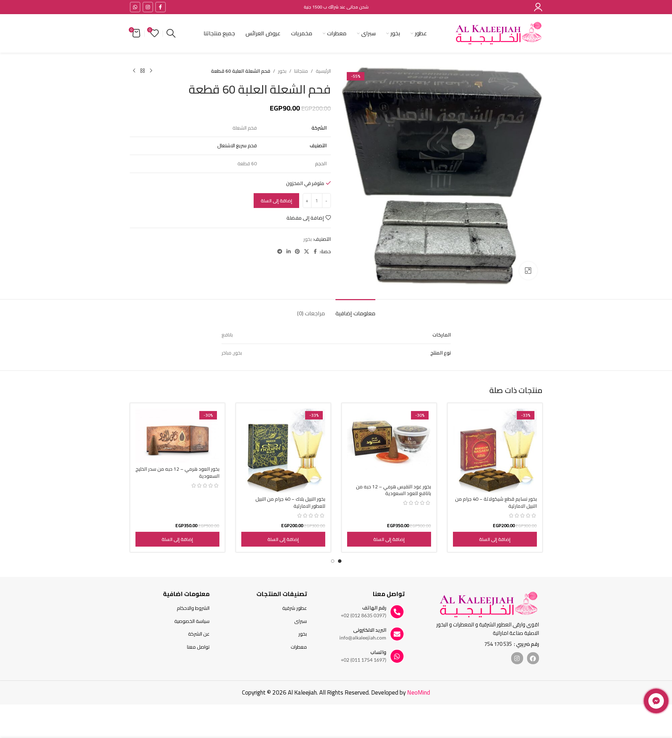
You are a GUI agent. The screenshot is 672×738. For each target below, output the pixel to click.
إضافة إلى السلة (276, 200)
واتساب (378, 652)
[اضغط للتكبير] (528, 270)
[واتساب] (397, 656)
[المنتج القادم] (134, 71)
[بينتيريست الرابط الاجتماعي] (297, 251)
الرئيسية (323, 71)
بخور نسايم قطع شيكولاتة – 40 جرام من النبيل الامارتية (496, 502)
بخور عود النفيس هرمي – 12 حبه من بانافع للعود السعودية (393, 490)
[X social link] (306, 251)
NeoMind (418, 692)
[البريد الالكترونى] (397, 634)
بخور (282, 71)
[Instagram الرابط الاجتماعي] (148, 7)
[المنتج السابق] (151, 71)
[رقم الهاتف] (397, 611)
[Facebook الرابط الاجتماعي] (160, 7)
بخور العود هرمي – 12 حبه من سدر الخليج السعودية (177, 472)
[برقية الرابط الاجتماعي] (279, 251)
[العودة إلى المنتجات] (142, 71)
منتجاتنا (301, 71)
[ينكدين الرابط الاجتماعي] (288, 251)
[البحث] (171, 33)
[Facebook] (533, 658)
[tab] (355, 310)
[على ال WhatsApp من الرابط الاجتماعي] (135, 7)
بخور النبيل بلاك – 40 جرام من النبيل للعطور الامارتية (290, 502)
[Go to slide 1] (339, 561)
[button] (495, 539)
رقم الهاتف (374, 607)
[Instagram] (517, 658)
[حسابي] (538, 7)
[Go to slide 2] (332, 561)
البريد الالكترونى (369, 630)
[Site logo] (498, 32)
